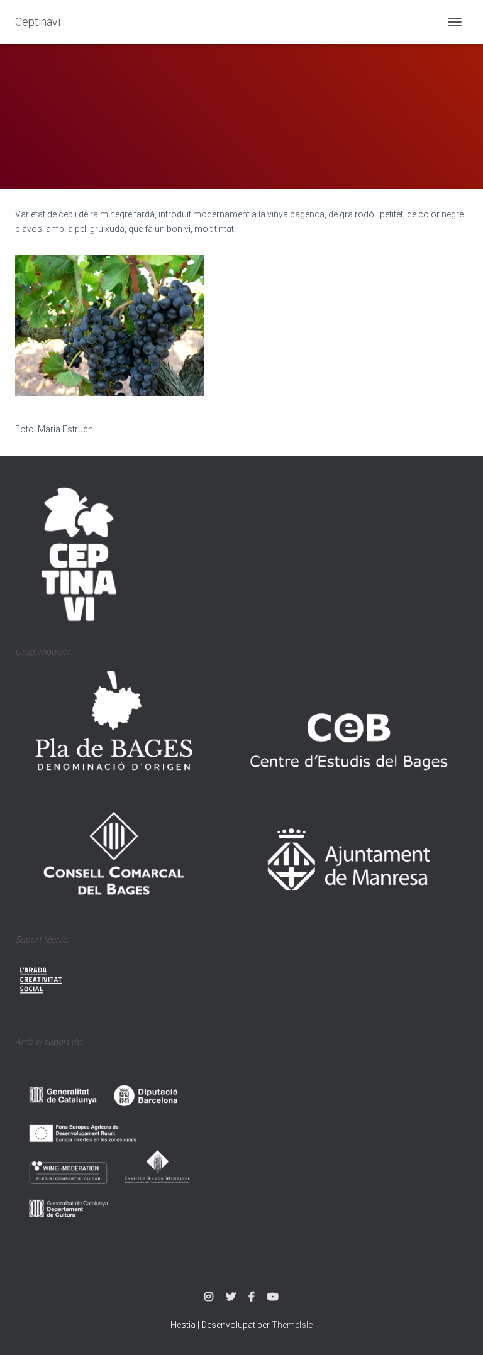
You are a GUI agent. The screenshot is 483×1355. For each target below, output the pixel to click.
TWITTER (230, 1297)
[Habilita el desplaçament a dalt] (458, 1330)
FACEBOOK (251, 1297)
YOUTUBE (273, 1297)
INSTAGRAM (208, 1297)
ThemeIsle (292, 1325)
